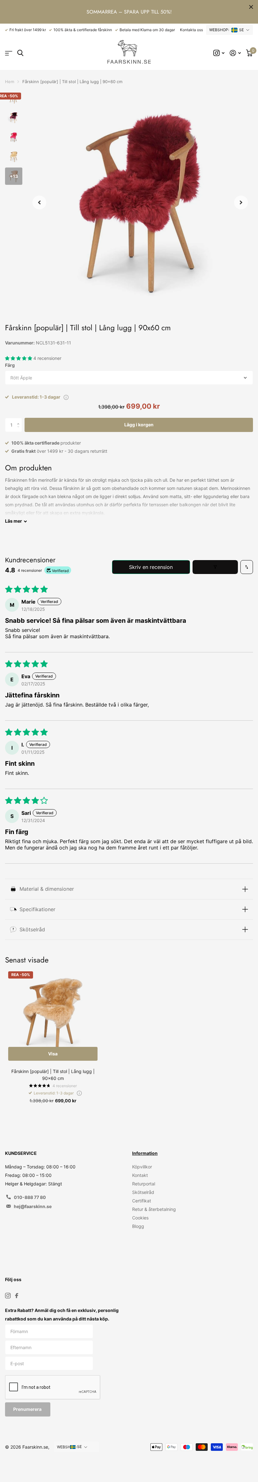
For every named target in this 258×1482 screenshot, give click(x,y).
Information (145, 1153)
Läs (13, 521)
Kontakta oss (191, 29)
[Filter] (215, 567)
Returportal (143, 1183)
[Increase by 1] (19, 420)
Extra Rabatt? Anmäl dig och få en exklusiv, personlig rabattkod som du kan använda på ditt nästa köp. (62, 1314)
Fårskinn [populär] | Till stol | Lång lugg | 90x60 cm (53, 1075)
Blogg (138, 1226)
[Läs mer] (219, 53)
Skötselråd (143, 1192)
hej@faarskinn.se (33, 1206)
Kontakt (140, 1175)
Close (251, 7)
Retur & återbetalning (154, 1209)
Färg (10, 365)
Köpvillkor (142, 1166)
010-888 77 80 (30, 1197)
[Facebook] (16, 1295)
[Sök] (20, 53)
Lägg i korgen (139, 424)
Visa (53, 1053)
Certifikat (141, 1200)
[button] (39, 202)
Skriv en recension (151, 567)
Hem (9, 81)
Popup (66, 397)
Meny (8, 53)
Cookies (140, 1217)
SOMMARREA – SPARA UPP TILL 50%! (129, 11)
